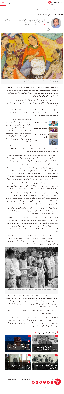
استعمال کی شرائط (26, 379)
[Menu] (3, 3)
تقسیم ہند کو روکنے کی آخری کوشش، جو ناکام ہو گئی (47, 348)
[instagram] (44, 382)
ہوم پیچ (60, 10)
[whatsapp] (33, 382)
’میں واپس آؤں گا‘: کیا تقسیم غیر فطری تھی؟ (45, 366)
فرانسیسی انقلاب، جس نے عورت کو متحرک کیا (41, 136)
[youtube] (40, 382)
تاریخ (56, 10)
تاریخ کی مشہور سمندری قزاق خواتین (42, 123)
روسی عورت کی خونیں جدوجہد (41, 128)
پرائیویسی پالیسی (12, 379)
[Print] (48, 29)
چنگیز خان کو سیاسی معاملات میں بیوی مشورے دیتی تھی (41, 142)
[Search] (9, 3)
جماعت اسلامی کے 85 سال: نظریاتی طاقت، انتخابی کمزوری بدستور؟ (19, 347)
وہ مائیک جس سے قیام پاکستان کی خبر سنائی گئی (19, 366)
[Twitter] (48, 382)
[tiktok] (37, 382)
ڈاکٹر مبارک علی (46, 25)
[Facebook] (52, 382)
